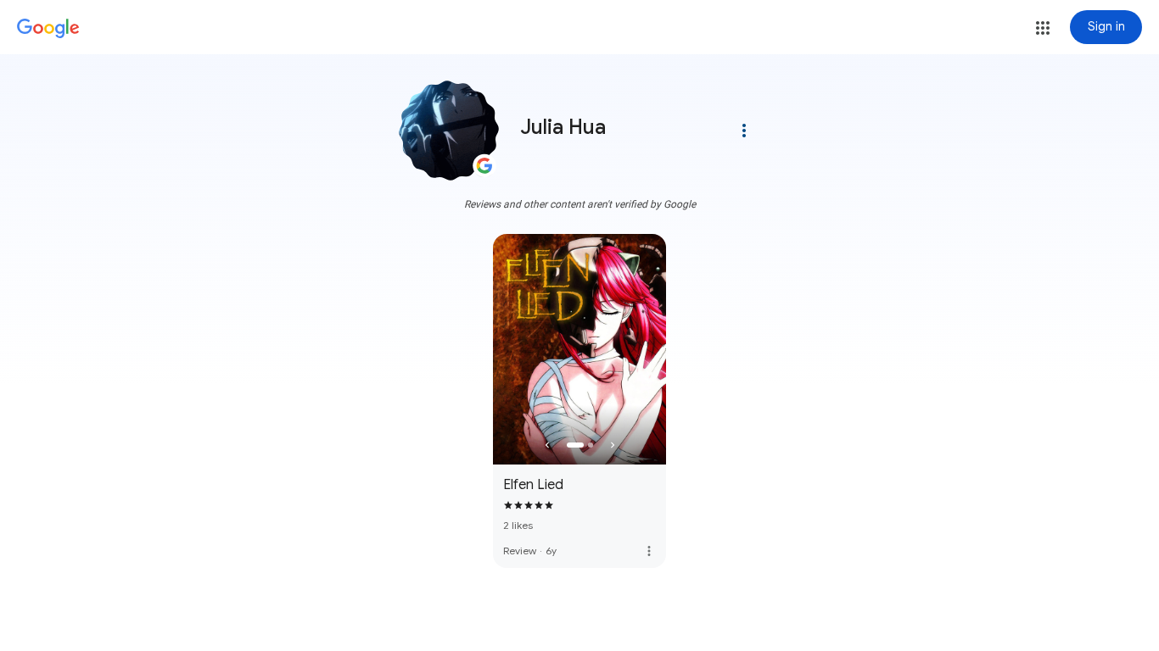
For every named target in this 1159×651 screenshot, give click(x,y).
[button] (1043, 28)
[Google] (48, 29)
